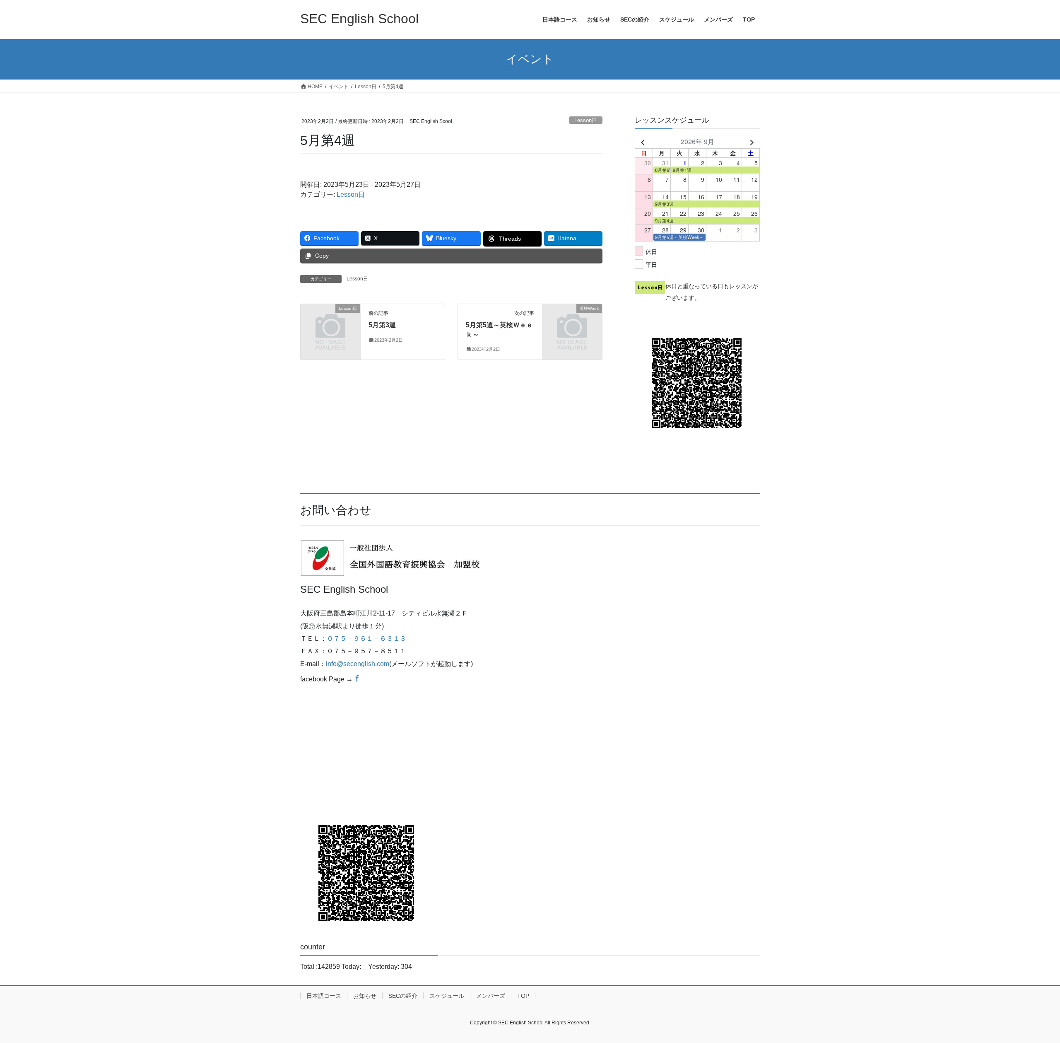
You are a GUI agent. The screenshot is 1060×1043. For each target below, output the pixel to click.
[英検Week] (572, 322)
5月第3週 (382, 324)
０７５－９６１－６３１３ (366, 638)
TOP (523, 995)
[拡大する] (476, 550)
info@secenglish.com (357, 663)
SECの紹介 (402, 995)
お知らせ (364, 995)
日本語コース (323, 995)
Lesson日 (585, 120)
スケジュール (446, 995)
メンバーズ (490, 995)
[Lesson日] (330, 322)
